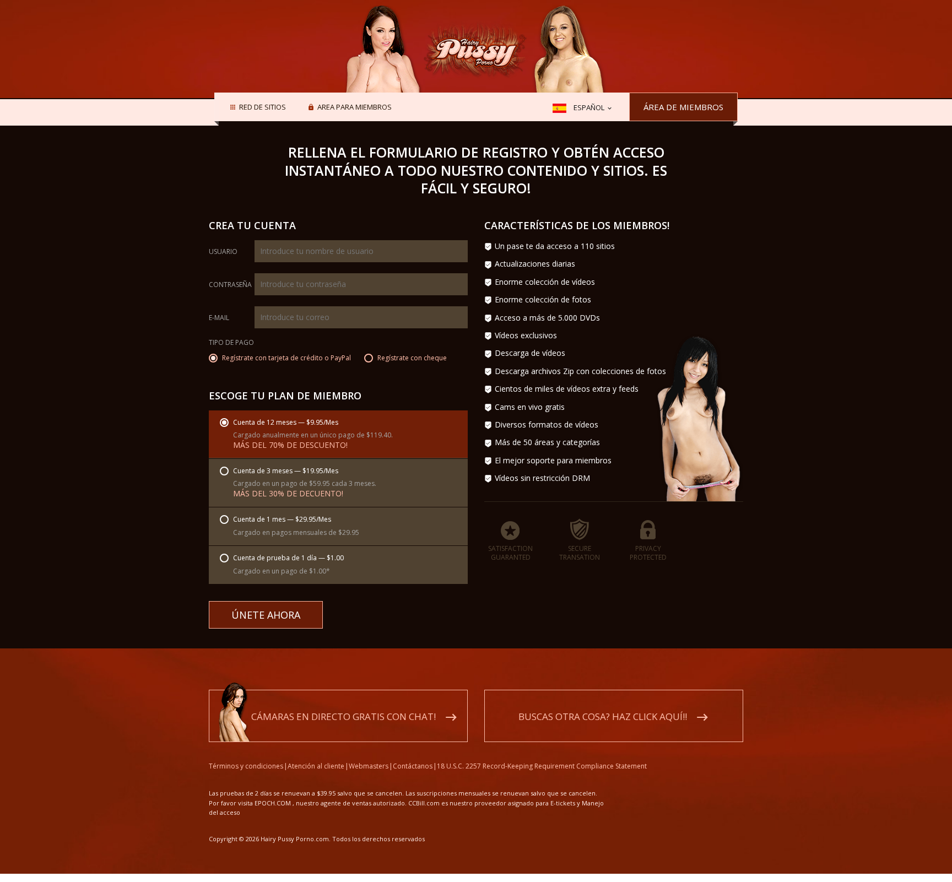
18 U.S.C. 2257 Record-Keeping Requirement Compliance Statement (542, 766)
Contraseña (230, 285)
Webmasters (368, 766)
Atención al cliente (316, 766)
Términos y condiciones (246, 766)
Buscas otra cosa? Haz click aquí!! (602, 716)
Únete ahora (265, 614)
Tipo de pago (231, 343)
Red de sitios (262, 107)
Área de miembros (683, 106)
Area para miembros (354, 107)
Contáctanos (412, 766)
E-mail (219, 318)
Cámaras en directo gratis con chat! (343, 716)
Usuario (223, 251)
